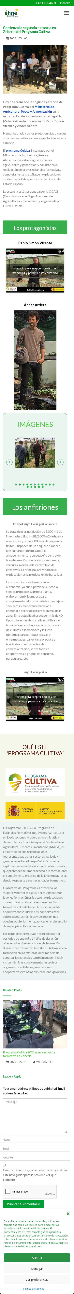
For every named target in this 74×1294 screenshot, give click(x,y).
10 (50, 484)
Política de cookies (33, 1288)
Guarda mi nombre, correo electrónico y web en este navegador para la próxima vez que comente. (35, 1174)
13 (32, 487)
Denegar (37, 1269)
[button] (68, 1214)
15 (39, 487)
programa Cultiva (18, 150)
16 (42, 487)
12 (28, 487)
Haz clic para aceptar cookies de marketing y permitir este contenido (35, 270)
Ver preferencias (37, 1279)
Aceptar (37, 1258)
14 (35, 487)
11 (54, 484)
